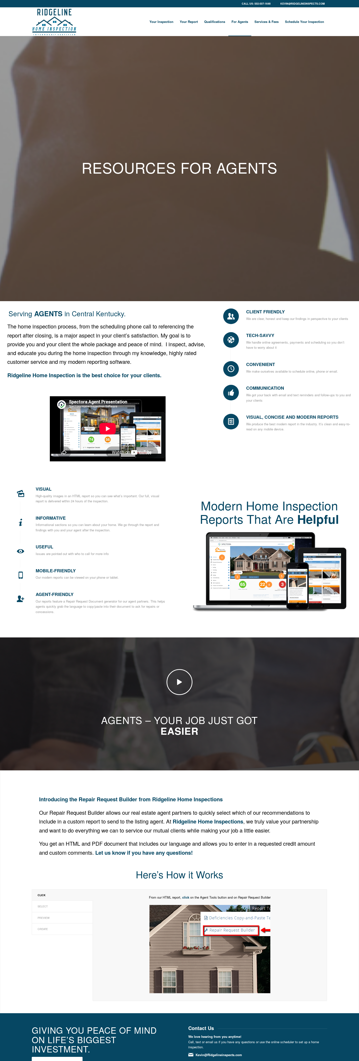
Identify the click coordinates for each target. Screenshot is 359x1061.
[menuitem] (161, 22)
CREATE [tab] (43, 929)
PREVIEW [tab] (44, 918)
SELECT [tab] (43, 906)
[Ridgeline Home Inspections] (54, 22)
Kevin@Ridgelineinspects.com (302, 3)
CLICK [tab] (42, 895)
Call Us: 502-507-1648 (256, 3)
